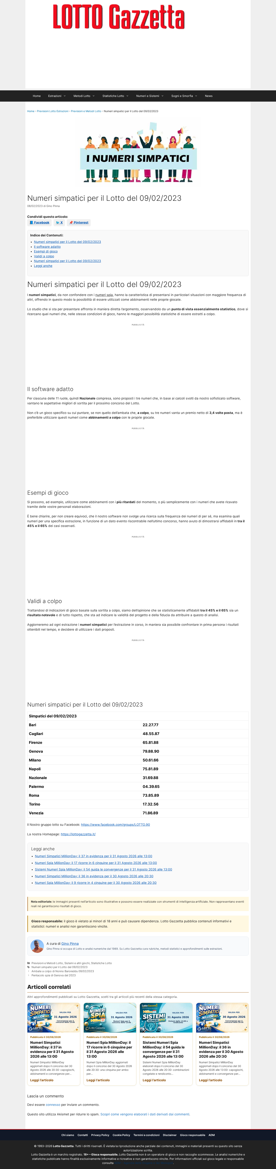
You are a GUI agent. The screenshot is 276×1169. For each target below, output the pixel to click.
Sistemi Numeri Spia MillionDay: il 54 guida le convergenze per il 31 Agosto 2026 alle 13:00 (103, 869)
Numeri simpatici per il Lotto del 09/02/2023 (67, 242)
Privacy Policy (100, 1135)
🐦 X (59, 222)
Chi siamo (67, 1135)
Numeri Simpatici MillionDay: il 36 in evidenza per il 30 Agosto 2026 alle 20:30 (94, 876)
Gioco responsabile (192, 1135)
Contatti (83, 1135)
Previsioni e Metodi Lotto (86, 111)
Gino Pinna (70, 944)
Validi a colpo (44, 256)
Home (37, 96)
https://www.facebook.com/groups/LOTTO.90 (115, 825)
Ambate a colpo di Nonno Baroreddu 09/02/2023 (63, 971)
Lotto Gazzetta (206, 17)
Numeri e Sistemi (147, 96)
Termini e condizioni (146, 1135)
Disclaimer (170, 1135)
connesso (53, 1105)
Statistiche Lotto (113, 96)
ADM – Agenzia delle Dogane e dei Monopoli (143, 1163)
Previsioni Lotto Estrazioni (52, 111)
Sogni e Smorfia (182, 96)
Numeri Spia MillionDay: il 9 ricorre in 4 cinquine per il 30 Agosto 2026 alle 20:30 (96, 883)
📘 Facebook (39, 222)
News (209, 96)
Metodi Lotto (82, 96)
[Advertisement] (138, 62)
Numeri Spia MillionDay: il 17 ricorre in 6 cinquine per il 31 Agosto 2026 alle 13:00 (96, 863)
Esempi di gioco (46, 251)
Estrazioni (54, 96)
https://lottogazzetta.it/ (78, 834)
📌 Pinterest (78, 222)
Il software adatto (47, 247)
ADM (212, 1135)
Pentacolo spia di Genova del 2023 (54, 975)
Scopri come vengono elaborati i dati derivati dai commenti (144, 1114)
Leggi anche (43, 266)
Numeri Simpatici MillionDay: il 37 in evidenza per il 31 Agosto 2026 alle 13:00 (93, 856)
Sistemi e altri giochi (77, 963)
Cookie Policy (121, 1135)
